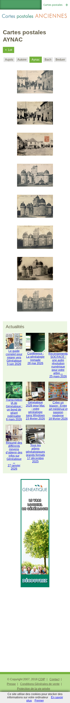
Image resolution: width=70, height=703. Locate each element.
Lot (10, 49)
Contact (54, 679)
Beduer (60, 59)
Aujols (9, 59)
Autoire (22, 59)
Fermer (39, 700)
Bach (48, 59)
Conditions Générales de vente (40, 684)
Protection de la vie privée (33, 688)
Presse (11, 684)
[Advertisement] (35, 622)
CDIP (41, 679)
